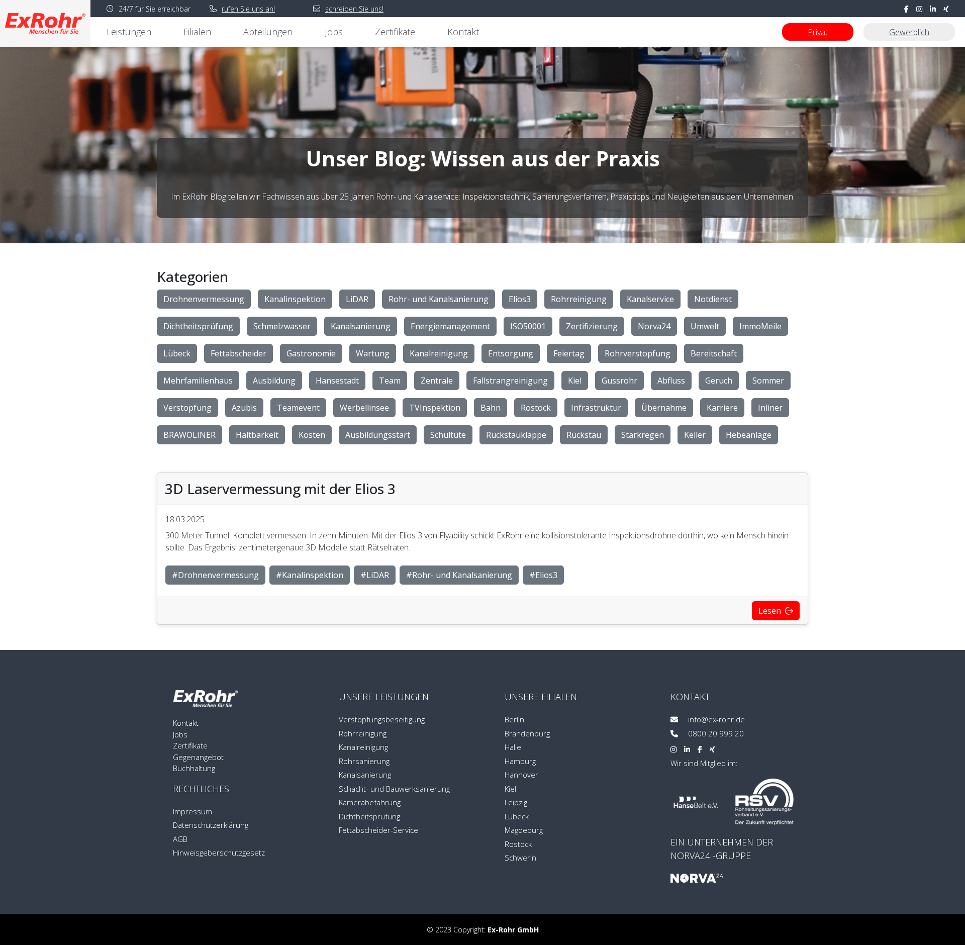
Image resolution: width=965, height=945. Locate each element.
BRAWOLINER (189, 434)
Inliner (770, 407)
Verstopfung (187, 407)
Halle (513, 747)
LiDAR (357, 299)
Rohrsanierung (364, 761)
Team (390, 380)
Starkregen (642, 434)
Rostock (536, 407)
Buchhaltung (194, 768)
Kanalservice (650, 299)
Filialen (197, 32)
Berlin (514, 719)
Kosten (312, 434)
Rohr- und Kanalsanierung (439, 299)
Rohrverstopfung (637, 353)
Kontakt (463, 32)
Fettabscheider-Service (378, 830)
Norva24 (654, 326)
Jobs (334, 32)
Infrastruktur (596, 407)
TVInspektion (434, 407)
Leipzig (516, 802)
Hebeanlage (748, 434)
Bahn (490, 407)
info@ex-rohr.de (715, 719)
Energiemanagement (450, 326)
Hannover (521, 775)
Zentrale (437, 380)
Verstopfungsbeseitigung (382, 719)
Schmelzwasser (282, 326)
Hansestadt (337, 380)
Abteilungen (268, 32)
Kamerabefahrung (370, 802)
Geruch (718, 380)
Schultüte (448, 434)
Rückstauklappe (516, 434)
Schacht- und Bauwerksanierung (394, 789)
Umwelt (705, 326)
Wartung (373, 353)
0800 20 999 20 (715, 733)
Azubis (244, 407)
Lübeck (176, 353)
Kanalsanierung (361, 326)
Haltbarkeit (257, 434)
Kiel (575, 380)
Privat (818, 32)
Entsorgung (510, 353)
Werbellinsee (364, 407)
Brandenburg (527, 733)
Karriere (722, 407)
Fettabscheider (238, 353)
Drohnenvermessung (203, 299)
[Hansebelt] (695, 802)
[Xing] (712, 749)
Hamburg (520, 761)
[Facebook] (700, 749)
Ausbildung (274, 380)
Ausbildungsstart (377, 434)
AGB (180, 839)
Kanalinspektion (295, 299)
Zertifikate (395, 32)
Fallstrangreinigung (510, 380)
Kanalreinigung (439, 353)
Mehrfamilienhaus (198, 380)
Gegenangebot (198, 757)
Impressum (192, 811)
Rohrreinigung (579, 299)
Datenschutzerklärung (210, 825)
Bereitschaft (714, 353)
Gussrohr (619, 380)
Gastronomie (311, 353)
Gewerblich (909, 32)
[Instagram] (673, 749)
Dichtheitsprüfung (198, 326)
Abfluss (671, 380)
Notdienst (713, 299)
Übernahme (664, 407)
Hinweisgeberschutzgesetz (219, 852)
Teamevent (298, 407)
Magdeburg (524, 830)
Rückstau (583, 434)
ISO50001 (528, 326)
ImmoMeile (760, 326)
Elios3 (520, 299)
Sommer (768, 380)
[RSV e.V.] (764, 802)
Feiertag (569, 353)
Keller (695, 434)
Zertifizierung (592, 326)
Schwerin (520, 858)
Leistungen (129, 32)
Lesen (770, 610)
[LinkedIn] (687, 749)
